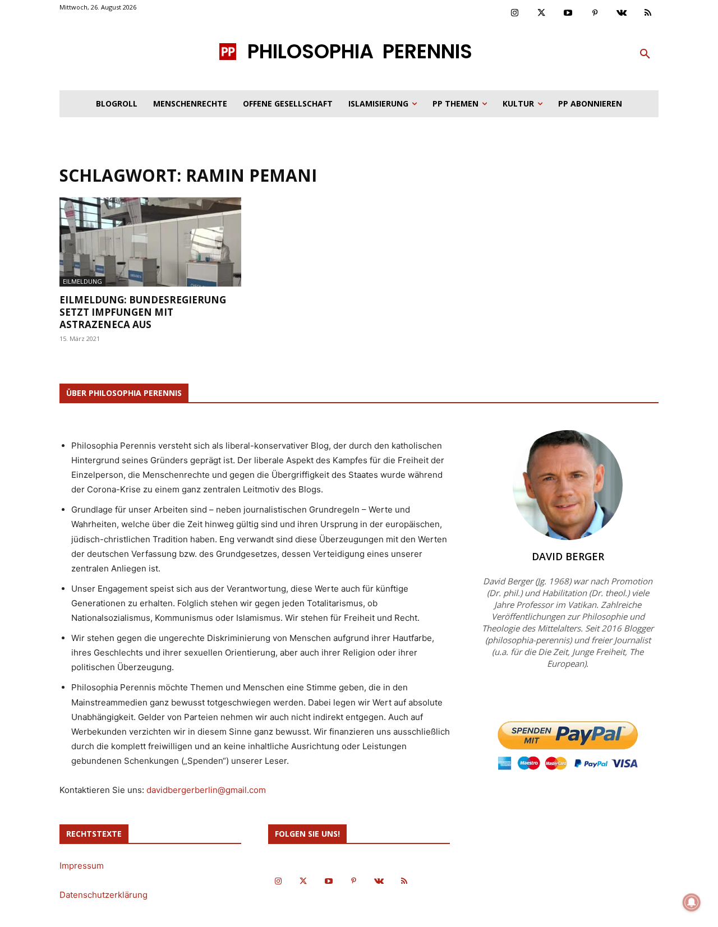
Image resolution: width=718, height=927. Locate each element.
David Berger (568, 556)
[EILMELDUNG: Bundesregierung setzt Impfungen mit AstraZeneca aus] (150, 242)
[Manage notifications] (692, 902)
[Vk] (621, 13)
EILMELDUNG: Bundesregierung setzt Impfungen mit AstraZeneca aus (142, 312)
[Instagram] (515, 13)
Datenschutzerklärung (103, 894)
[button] (645, 54)
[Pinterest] (595, 13)
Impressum (81, 865)
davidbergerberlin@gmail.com (206, 790)
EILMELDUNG (82, 281)
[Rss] (648, 13)
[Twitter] (542, 13)
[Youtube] (568, 13)
